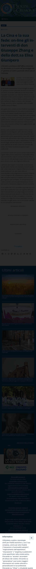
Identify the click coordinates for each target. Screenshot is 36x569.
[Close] (31, 538)
